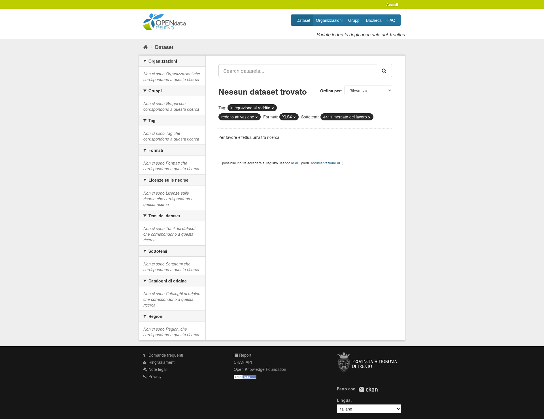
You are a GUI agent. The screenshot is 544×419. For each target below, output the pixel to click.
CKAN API (243, 362)
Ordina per (330, 90)
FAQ (391, 20)
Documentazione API (326, 162)
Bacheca (374, 20)
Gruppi (354, 20)
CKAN (368, 389)
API (297, 162)
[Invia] (384, 70)
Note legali (157, 369)
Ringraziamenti (161, 362)
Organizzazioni (329, 20)
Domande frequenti (165, 355)
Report (244, 355)
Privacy (154, 376)
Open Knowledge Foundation (260, 369)
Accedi (392, 4)
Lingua (343, 400)
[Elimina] (272, 108)
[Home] (145, 46)
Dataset (303, 20)
